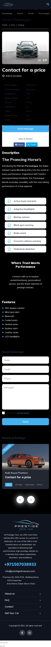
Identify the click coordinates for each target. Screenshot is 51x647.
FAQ (7, 600)
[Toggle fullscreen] (4, 642)
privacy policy (23, 413)
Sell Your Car (12, 613)
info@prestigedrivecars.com (20, 571)
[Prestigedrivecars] (7, 5)
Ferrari (31, 13)
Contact (9, 606)
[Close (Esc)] (1, 642)
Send (25, 421)
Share (20, 144)
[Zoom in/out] (6, 642)
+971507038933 (20, 564)
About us (10, 593)
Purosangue (44, 13)
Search (20, 13)
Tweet (33, 144)
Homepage (7, 13)
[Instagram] (29, 632)
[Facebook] (22, 632)
